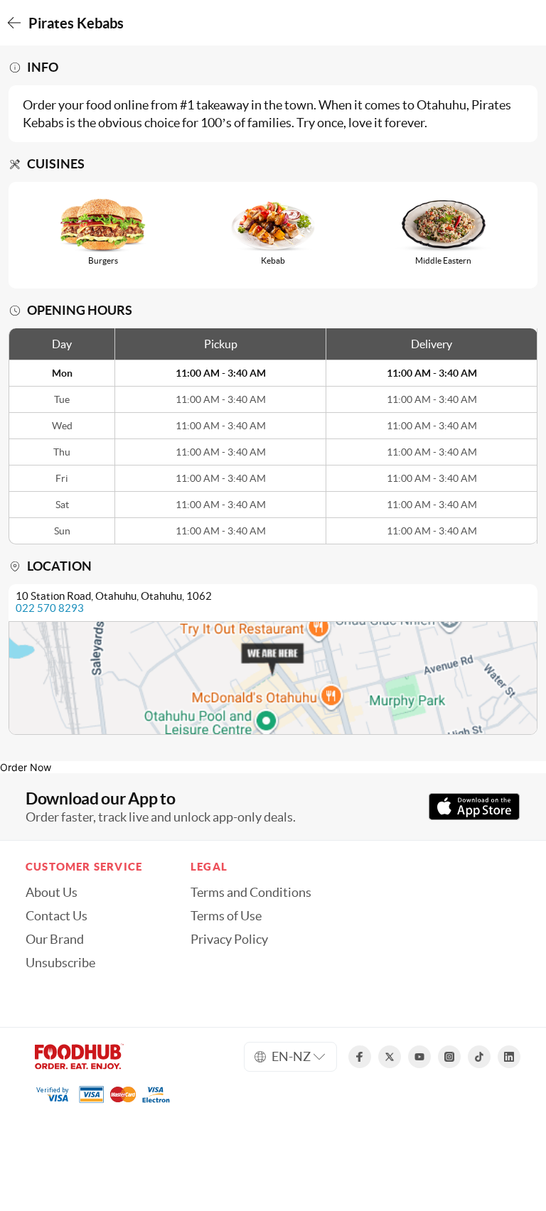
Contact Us (56, 916)
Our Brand (55, 939)
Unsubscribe (60, 963)
